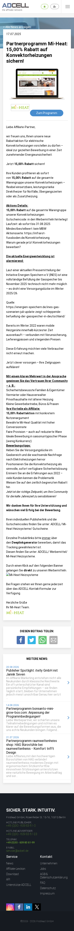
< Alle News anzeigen (17, 27)
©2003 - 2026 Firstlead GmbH (37, 921)
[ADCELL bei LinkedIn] (28, 907)
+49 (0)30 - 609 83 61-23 (21, 834)
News (9, 863)
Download (12, 874)
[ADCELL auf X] (37, 907)
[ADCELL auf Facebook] (19, 907)
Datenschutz (48, 888)
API (8, 879)
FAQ (42, 882)
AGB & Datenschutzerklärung (54, 875)
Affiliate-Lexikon (15, 868)
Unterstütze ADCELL (18, 884)
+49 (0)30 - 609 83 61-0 (21, 825)
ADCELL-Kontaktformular (34, 588)
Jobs (43, 868)
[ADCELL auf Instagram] (10, 907)
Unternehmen (48, 863)
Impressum (47, 893)
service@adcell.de (17, 850)
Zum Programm (46, 113)
